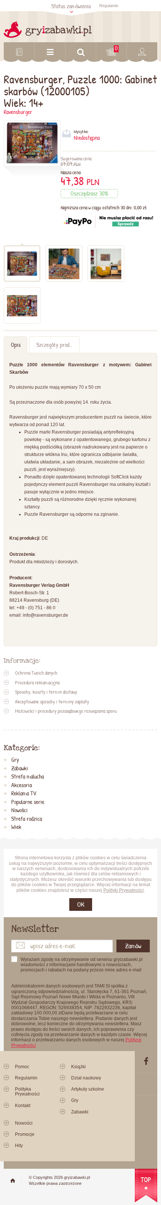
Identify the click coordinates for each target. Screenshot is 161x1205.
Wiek (16, 827)
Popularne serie (27, 802)
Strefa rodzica (26, 819)
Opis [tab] (16, 345)
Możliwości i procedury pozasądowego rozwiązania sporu (66, 711)
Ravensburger (18, 112)
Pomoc (22, 1066)
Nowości (19, 810)
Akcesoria (21, 785)
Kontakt (22, 1105)
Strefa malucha (27, 776)
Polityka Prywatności (27, 1092)
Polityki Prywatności (123, 890)
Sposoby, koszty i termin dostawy (46, 692)
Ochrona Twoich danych (36, 673)
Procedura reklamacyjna (37, 682)
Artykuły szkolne (87, 1089)
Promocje (24, 1134)
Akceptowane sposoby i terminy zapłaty (52, 701)
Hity (19, 1145)
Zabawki (19, 768)
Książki (78, 1066)
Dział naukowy (86, 1078)
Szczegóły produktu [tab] (57, 345)
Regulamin (108, 5)
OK (80, 904)
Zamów (133, 945)
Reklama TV (23, 793)
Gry (15, 760)
